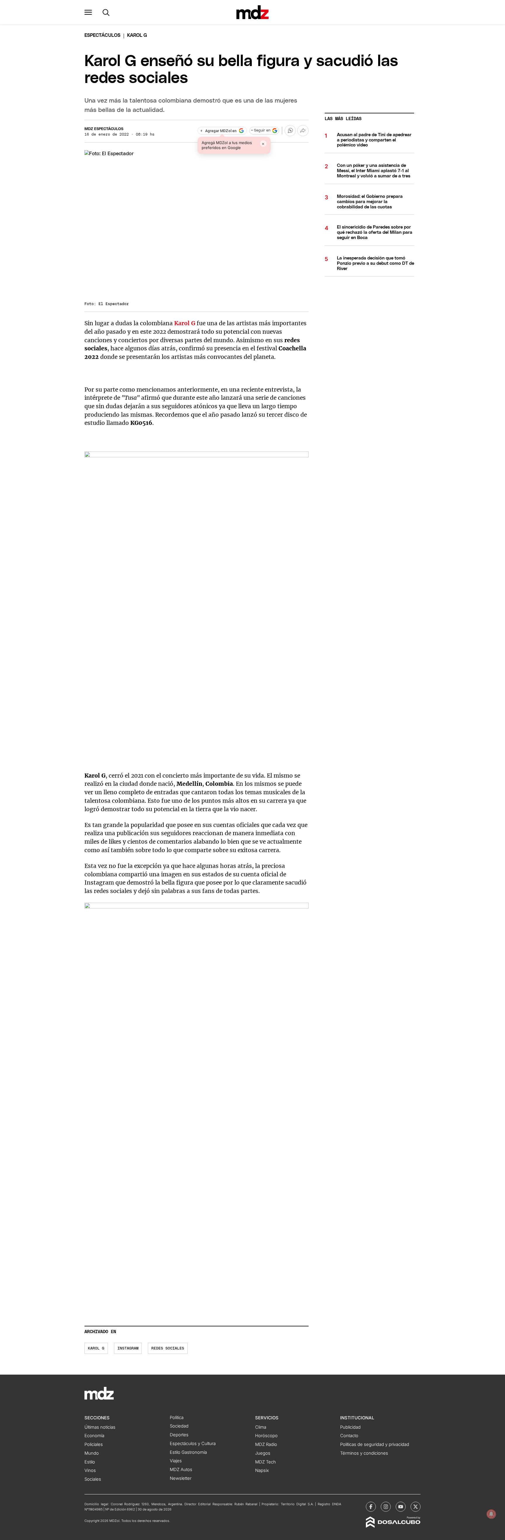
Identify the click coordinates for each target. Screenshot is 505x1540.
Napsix (262, 1470)
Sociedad (179, 1426)
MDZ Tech (265, 1462)
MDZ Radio (266, 1444)
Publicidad (350, 1427)
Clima (260, 1427)
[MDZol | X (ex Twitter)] (415, 1506)
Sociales (92, 1479)
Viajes (176, 1460)
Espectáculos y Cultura (193, 1443)
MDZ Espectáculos (103, 129)
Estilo (89, 1462)
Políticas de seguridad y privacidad (374, 1444)
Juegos (262, 1453)
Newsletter (180, 1478)
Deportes (179, 1434)
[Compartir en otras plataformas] (302, 130)
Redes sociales (167, 1348)
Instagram (128, 1348)
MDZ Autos (181, 1469)
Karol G (184, 323)
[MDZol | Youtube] (400, 1506)
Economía (94, 1435)
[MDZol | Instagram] (385, 1506)
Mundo (91, 1453)
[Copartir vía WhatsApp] (290, 130)
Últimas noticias (99, 1427)
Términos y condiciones (364, 1453)
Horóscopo (266, 1435)
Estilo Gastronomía (188, 1452)
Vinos (90, 1470)
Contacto (349, 1435)
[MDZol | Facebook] (371, 1506)
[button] (88, 12)
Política (177, 1417)
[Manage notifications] (491, 1514)
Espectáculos (102, 35)
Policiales (93, 1444)
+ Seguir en (260, 130)
